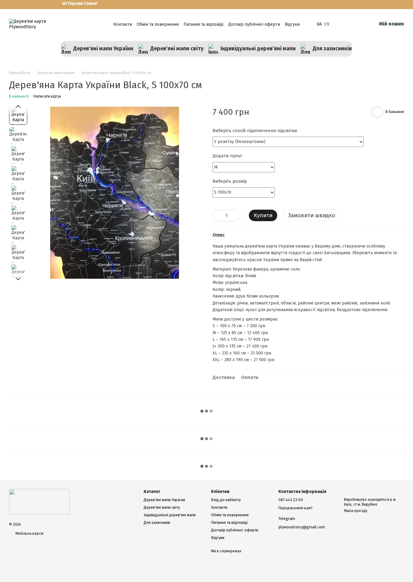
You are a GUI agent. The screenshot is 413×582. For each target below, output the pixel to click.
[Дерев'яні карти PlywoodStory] (39, 501)
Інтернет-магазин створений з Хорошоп (41, 569)
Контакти (122, 24)
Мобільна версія (29, 533)
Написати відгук (47, 96)
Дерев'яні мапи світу (176, 48)
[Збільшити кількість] (236, 215)
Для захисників (332, 48)
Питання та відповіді (203, 24)
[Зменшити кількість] (217, 215)
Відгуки (292, 24)
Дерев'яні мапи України (103, 48)
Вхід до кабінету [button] (226, 499)
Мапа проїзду (355, 511)
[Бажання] (340, 24)
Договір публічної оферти (254, 24)
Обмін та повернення (158, 24)
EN (327, 24)
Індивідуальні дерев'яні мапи (258, 48)
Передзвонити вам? (295, 508)
